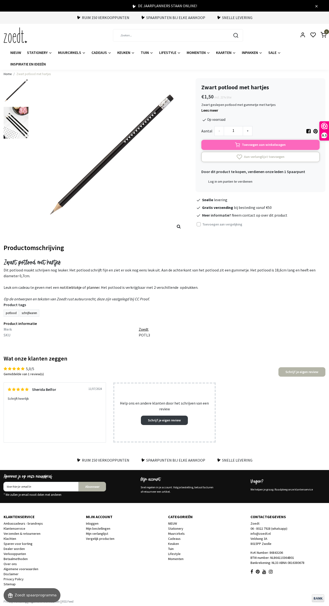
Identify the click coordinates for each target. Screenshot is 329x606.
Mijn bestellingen (98, 528)
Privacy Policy (14, 579)
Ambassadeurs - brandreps (23, 523)
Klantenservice (14, 528)
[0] (320, 35)
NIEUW (15, 52)
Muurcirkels (70, 52)
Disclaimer (11, 574)
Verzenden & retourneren (22, 533)
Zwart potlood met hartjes (33, 74)
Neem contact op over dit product (259, 215)
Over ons (10, 564)
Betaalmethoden (16, 559)
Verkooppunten (15, 554)
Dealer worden (14, 549)
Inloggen (92, 523)
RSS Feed (67, 601)
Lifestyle (168, 52)
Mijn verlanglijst (97, 533)
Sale (272, 52)
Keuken (124, 52)
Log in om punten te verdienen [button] (230, 181)
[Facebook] (308, 131)
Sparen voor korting (18, 544)
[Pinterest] (315, 131)
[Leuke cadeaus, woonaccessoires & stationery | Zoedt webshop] (15, 35)
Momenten (196, 52)
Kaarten (224, 52)
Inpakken (250, 52)
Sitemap (10, 584)
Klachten (10, 538)
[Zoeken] (236, 35)
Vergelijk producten (100, 538)
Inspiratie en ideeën (28, 64)
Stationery (37, 52)
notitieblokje (71, 287)
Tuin (145, 52)
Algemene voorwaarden (21, 569)
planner (93, 287)
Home (8, 74)
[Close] (316, 6)
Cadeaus (100, 52)
